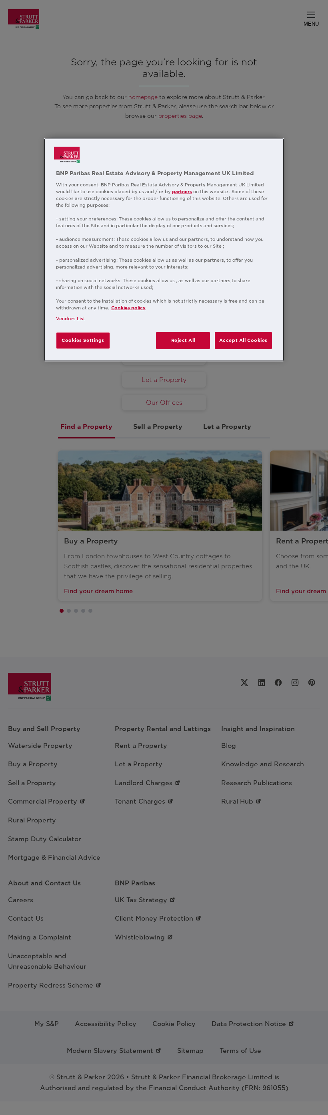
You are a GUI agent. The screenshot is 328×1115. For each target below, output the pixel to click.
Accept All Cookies (243, 340)
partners (182, 191)
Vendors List (70, 318)
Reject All (183, 340)
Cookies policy (128, 308)
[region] (164, 250)
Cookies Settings (83, 340)
